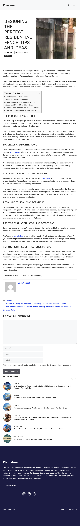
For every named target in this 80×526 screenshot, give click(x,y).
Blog (62, 509)
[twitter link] (29, 494)
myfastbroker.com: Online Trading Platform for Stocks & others (39, 429)
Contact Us (11, 485)
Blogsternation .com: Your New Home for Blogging (33, 439)
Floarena (9, 5)
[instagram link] (24, 494)
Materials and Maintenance (17, 99)
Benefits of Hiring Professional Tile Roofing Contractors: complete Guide (36, 303)
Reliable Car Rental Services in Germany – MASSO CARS (35, 397)
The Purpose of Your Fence (17, 97)
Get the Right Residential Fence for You (22, 110)
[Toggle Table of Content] (37, 93)
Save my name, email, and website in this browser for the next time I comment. (38, 365)
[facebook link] (34, 494)
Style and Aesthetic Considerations (20, 102)
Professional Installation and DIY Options (22, 108)
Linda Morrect (8, 52)
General (8, 56)
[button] (68, 5)
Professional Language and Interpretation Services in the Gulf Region (41, 408)
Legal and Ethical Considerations (19, 105)
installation (18, 236)
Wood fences (14, 152)
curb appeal (45, 178)
